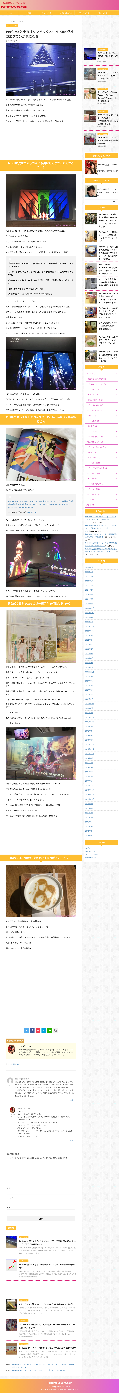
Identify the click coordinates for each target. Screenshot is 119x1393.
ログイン (88, 848)
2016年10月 (89, 799)
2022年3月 (89, 658)
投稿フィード (90, 851)
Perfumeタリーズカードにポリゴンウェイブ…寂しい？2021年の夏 (47, 1348)
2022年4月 (89, 654)
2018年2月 (89, 740)
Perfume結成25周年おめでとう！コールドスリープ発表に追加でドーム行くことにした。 (100, 519)
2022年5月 (89, 649)
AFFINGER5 (74, 1390)
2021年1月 (89, 699)
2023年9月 (89, 613)
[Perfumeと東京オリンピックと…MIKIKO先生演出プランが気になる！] (43, 1030)
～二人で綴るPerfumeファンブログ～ (59, 1387)
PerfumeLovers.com (14, 6)
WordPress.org (90, 858)
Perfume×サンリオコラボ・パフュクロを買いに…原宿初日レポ (108, 75)
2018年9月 (89, 726)
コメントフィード (91, 854)
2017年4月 (89, 772)
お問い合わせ (102, 13)
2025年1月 (89, 585)
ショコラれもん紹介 (65, 13)
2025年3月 (89, 581)
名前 (9, 1188)
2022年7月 (89, 644)
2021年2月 (89, 695)
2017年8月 (89, 763)
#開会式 (66, 501)
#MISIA (11, 501)
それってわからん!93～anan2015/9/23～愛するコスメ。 (108, 326)
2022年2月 (89, 663)
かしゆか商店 (46, 13)
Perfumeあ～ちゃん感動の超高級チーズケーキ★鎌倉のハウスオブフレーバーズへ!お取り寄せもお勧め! (108, 253)
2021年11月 (89, 672)
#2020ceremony (22, 501)
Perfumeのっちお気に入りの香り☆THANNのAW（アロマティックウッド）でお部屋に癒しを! (108, 220)
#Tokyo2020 (35, 501)
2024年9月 (89, 590)
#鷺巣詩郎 (26, 504)
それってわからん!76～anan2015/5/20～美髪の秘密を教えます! (108, 282)
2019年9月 (89, 713)
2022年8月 (89, 640)
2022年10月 (89, 631)
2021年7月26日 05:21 (22, 1079)
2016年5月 (89, 822)
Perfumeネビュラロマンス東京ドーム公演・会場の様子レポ (108, 140)
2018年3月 (89, 735)
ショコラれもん (13, 1064)
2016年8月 (89, 808)
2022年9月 (89, 635)
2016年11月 (89, 795)
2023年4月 (89, 617)
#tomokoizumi (62, 504)
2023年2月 (89, 622)
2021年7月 (89, 681)
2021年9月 (89, 676)
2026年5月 (89, 567)
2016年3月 (89, 831)
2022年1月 (89, 667)
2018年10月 (89, 722)
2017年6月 (89, 767)
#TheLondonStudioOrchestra (43, 504)
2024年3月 (89, 599)
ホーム (9, 13)
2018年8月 (89, 731)
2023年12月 (89, 608)
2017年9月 (89, 758)
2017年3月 (89, 776)
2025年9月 (89, 576)
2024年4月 (89, 594)
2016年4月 (89, 826)
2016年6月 (89, 817)
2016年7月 (89, 813)
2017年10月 (89, 754)
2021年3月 (89, 690)
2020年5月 (89, 708)
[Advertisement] (41, 141)
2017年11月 (89, 749)
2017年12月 (89, 745)
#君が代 (17, 504)
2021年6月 (89, 685)
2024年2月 (89, 604)
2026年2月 (89, 572)
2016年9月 (89, 804)
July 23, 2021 (32, 512)
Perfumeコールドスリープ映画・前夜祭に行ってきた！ (108, 56)
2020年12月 (89, 704)
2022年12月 (89, 626)
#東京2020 (46, 501)
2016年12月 (89, 790)
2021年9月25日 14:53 (24, 1108)
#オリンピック (57, 501)
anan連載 (28, 13)
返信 (71, 1100)
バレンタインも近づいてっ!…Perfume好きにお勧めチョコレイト (46, 1304)
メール (10, 1198)
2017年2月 (89, 781)
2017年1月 (89, 785)
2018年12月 (89, 717)
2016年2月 (89, 835)
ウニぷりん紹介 (83, 13)
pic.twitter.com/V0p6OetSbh (20, 507)
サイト (9, 1207)
